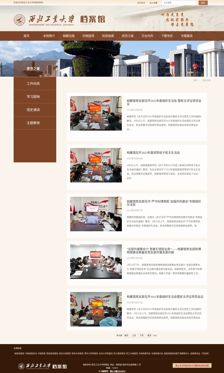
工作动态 (33, 83)
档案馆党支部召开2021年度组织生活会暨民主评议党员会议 (165, 296)
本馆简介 (49, 36)
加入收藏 (153, 3)
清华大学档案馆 (91, 353)
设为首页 (141, 3)
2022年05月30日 (135, 258)
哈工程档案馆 (119, 353)
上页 (134, 335)
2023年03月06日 (135, 110)
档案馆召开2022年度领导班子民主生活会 (153, 152)
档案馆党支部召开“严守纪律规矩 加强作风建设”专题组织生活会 (164, 203)
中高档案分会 (157, 353)
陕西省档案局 (52, 353)
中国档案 (42, 353)
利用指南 (108, 36)
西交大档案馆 (65, 353)
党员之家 (128, 36)
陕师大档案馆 (77, 353)
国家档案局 (19, 353)
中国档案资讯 (31, 353)
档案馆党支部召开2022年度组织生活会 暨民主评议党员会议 (164, 102)
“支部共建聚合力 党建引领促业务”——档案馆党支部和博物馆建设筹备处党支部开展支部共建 (164, 251)
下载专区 (167, 36)
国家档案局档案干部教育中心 (177, 353)
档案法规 (69, 36)
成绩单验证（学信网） (200, 353)
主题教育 (33, 123)
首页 (26, 36)
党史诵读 (33, 110)
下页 (142, 335)
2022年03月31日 (135, 302)
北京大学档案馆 (106, 353)
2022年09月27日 (135, 210)
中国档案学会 (145, 353)
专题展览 (187, 36)
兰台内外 (147, 36)
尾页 (149, 335)
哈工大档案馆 (132, 353)
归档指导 (88, 36)
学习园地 (33, 97)
